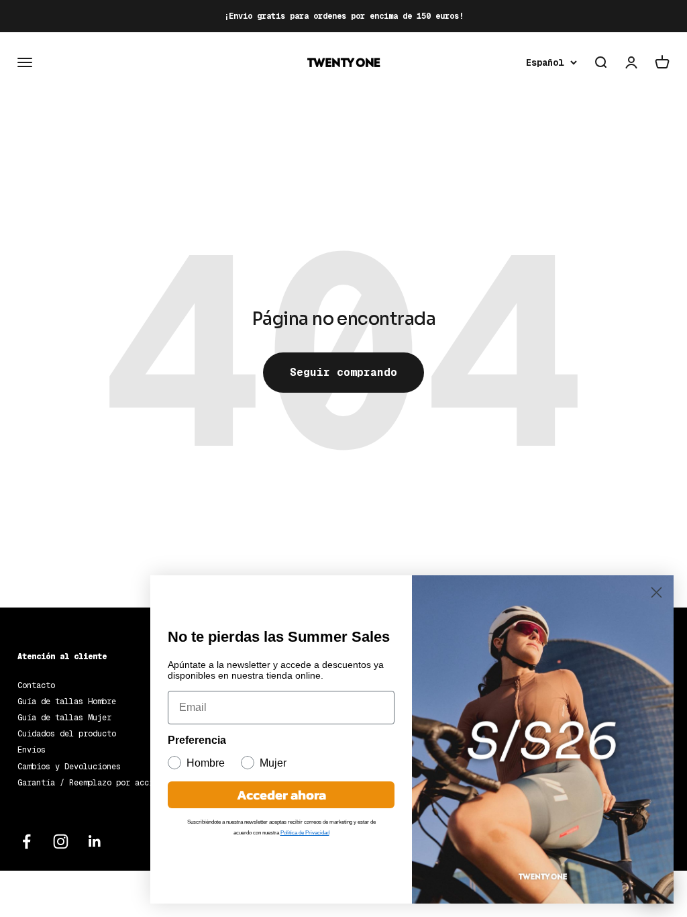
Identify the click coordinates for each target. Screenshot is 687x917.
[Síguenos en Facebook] (26, 841)
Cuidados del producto (66, 733)
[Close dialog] (656, 592)
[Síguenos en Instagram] (61, 841)
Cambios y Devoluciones (69, 766)
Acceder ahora (281, 795)
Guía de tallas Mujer (64, 717)
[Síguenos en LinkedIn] (95, 841)
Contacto (36, 685)
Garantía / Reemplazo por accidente (97, 782)
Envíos (31, 749)
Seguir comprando (343, 372)
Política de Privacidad (304, 833)
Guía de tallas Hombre (66, 701)
